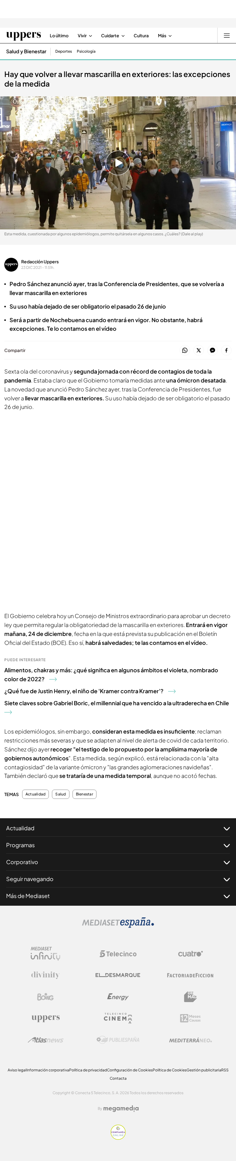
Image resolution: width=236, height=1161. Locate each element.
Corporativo (22, 861)
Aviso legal (17, 1070)
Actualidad (35, 794)
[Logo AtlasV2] (46, 1040)
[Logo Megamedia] (121, 1108)
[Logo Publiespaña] (118, 1040)
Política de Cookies (170, 1070)
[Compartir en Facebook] (226, 350)
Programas (20, 844)
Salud (60, 794)
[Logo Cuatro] (190, 953)
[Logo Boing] (45, 997)
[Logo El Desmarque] (118, 975)
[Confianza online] (118, 1138)
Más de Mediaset (28, 895)
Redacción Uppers (40, 261)
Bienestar (84, 794)
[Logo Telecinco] (118, 953)
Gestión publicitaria (204, 1070)
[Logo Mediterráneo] (190, 1040)
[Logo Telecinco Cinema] (118, 1018)
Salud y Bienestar (26, 51)
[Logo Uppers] (45, 1018)
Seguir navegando (29, 878)
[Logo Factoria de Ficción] (190, 975)
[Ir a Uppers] (23, 35)
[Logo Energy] (118, 997)
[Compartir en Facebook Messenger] (212, 350)
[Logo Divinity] (45, 975)
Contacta (118, 1078)
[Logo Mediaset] (118, 926)
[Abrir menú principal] (227, 35)
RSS (225, 1070)
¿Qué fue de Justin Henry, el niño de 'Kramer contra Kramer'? (83, 690)
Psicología (86, 51)
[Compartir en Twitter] (198, 350)
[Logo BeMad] (190, 997)
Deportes (63, 51)
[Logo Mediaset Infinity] (45, 953)
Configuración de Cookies (130, 1070)
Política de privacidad (88, 1070)
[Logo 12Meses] (190, 1018)
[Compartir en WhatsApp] (184, 350)
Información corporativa (47, 1070)
